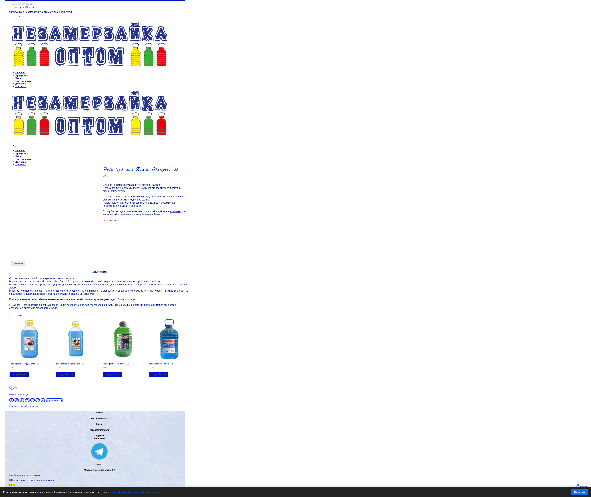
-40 (43, 400)
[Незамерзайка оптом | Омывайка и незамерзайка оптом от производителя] (89, 67)
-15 (17, 400)
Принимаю (579, 492)
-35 (38, 400)
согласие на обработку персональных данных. (136, 492)
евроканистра (54, 400)
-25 (27, 400)
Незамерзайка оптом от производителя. (32, 480)
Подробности (19, 374)
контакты (175, 211)
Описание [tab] (18, 263)
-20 (22, 400)
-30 (32, 400)
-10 (11, 400)
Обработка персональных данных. (24, 475)
